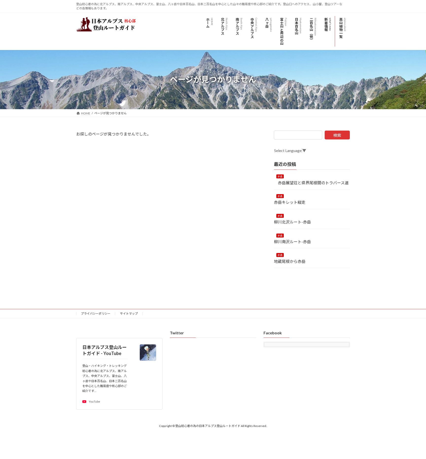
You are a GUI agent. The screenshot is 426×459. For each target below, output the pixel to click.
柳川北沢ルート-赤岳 (292, 222)
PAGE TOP (412, 440)
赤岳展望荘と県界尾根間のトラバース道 (311, 182)
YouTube (94, 402)
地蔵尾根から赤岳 (291, 261)
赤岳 (280, 176)
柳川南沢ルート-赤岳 (294, 241)
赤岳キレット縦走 (289, 202)
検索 (337, 135)
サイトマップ (129, 313)
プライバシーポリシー (95, 313)
